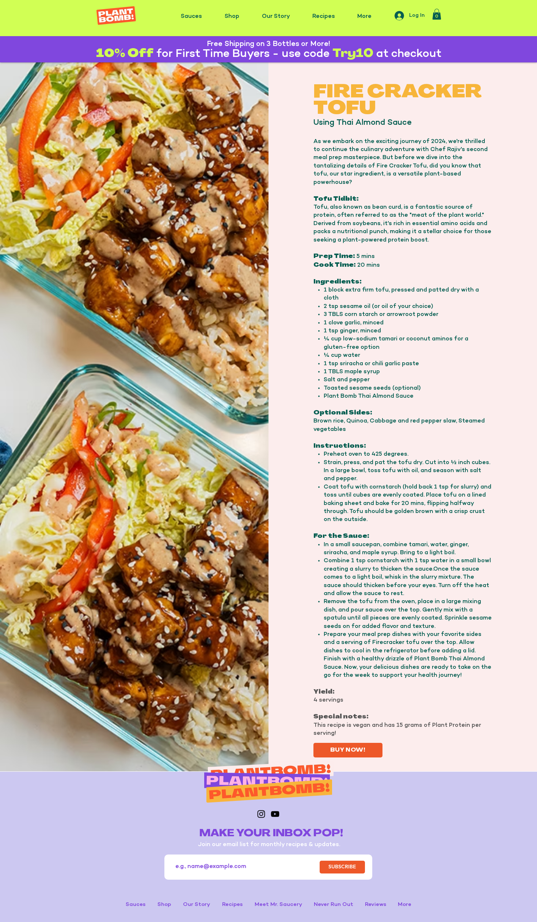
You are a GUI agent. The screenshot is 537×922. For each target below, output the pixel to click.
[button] (436, 14)
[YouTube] (275, 814)
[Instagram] (261, 814)
